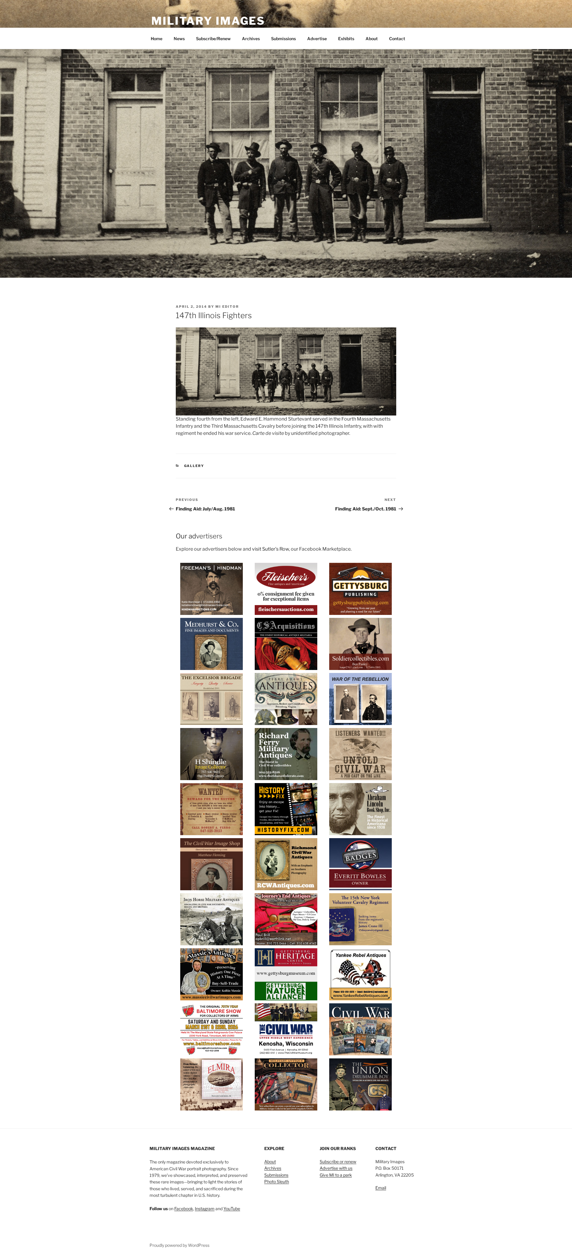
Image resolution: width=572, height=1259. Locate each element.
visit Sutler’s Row (270, 549)
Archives (251, 38)
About (372, 38)
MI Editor (227, 306)
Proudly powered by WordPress (179, 1245)
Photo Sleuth (276, 1181)
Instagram (204, 1208)
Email (380, 1187)
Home (156, 38)
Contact (397, 38)
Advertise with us (336, 1168)
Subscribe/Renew (213, 38)
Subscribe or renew (338, 1161)
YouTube (231, 1208)
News (179, 38)
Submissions (283, 38)
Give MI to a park (336, 1174)
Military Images (208, 20)
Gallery (194, 466)
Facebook (183, 1208)
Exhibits (346, 38)
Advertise (317, 38)
